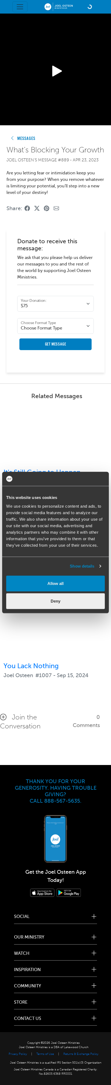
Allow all (55, 583)
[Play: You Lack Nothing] (55, 628)
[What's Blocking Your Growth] (27, 209)
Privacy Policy (18, 1054)
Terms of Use (45, 1054)
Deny (55, 601)
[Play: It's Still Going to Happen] (55, 435)
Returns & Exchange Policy (80, 1054)
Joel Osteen (18, 675)
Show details (82, 566)
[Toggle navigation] (19, 6)
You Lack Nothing (31, 666)
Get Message (55, 344)
